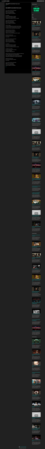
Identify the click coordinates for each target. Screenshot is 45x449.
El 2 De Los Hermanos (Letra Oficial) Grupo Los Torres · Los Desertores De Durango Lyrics (36, 60)
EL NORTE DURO (5, 1)
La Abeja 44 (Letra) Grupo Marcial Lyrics (36, 71)
